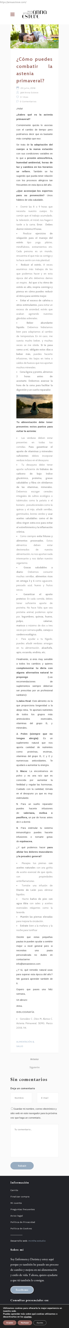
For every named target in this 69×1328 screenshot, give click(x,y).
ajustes (27, 1316)
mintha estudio (37, 1240)
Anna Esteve (31, 92)
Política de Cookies (21, 1228)
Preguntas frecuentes (22, 1209)
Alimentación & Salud (25, 1044)
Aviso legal (16, 1215)
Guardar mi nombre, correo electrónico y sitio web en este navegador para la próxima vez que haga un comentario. (33, 1113)
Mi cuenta (16, 1203)
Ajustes (40, 1322)
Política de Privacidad (22, 1222)
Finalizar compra (19, 1196)
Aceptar (9, 1322)
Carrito (14, 1190)
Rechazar (25, 1322)
